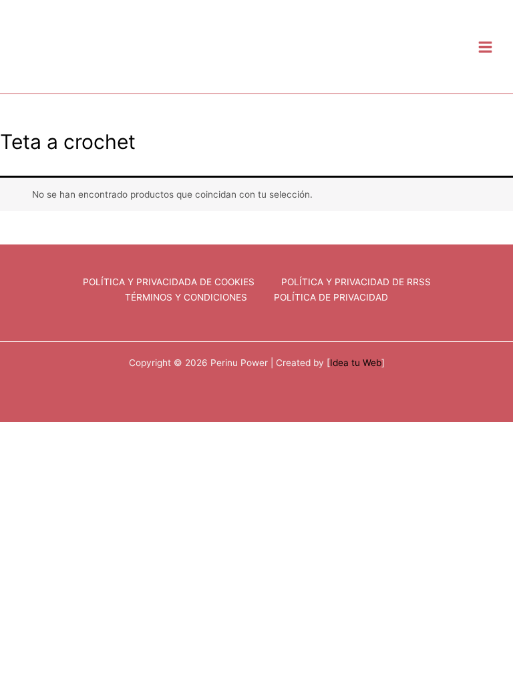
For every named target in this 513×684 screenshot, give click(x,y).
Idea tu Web (355, 362)
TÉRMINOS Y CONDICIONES (186, 297)
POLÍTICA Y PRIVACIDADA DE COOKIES (168, 282)
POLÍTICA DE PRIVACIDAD (331, 297)
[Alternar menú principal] (486, 47)
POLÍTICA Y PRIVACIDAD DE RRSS (356, 282)
